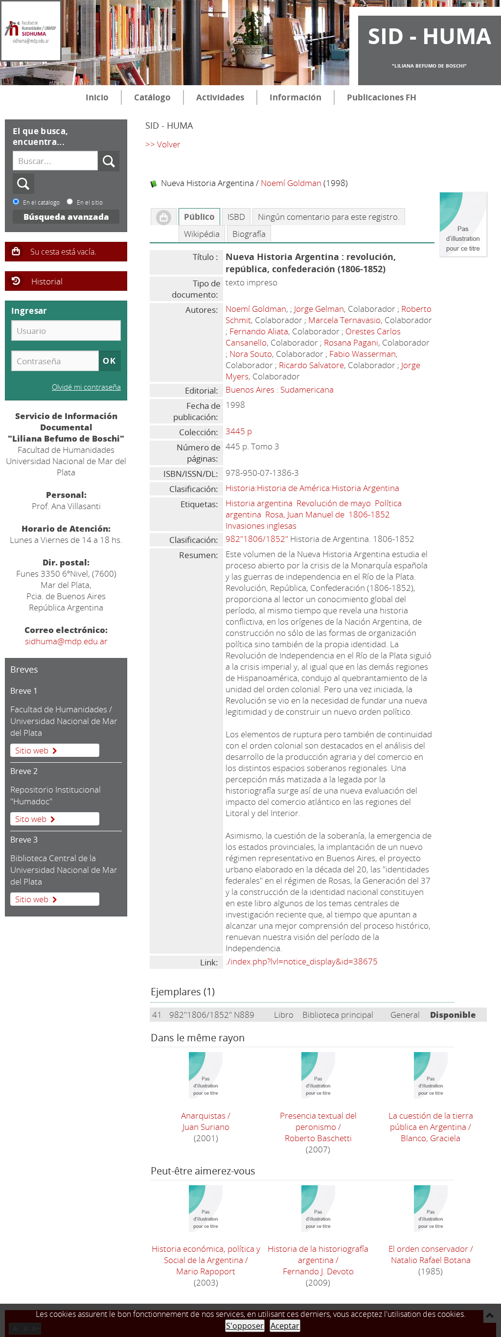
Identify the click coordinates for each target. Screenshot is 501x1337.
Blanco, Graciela (430, 1138)
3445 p (239, 431)
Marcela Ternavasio (344, 320)
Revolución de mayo (333, 503)
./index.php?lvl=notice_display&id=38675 (302, 961)
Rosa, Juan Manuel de (304, 514)
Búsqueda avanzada (66, 216)
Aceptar (285, 1325)
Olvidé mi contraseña (86, 387)
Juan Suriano (205, 1126)
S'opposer (245, 1325)
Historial (47, 281)
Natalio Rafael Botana (431, 1260)
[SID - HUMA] (30, 30)
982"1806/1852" (257, 538)
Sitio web (31, 750)
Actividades (220, 97)
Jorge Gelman (319, 308)
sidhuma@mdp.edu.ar (66, 641)
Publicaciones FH (381, 97)
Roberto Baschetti (318, 1138)
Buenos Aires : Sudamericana (280, 389)
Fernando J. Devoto (318, 1271)
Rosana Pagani (351, 342)
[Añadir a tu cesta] (163, 217)
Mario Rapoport (205, 1271)
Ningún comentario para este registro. (329, 216)
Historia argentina (259, 503)
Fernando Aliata (258, 331)
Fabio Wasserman (362, 353)
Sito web (30, 818)
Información (295, 97)
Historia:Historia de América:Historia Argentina (312, 487)
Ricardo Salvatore (311, 365)
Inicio (97, 97)
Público (199, 216)
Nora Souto (250, 353)
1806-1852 (369, 514)
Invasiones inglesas (261, 525)
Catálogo (152, 97)
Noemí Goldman (291, 182)
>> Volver (163, 144)
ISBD (236, 216)
